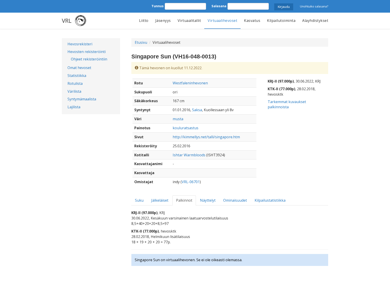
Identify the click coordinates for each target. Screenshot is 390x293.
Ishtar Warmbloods (189, 154)
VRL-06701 (191, 181)
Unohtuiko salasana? (314, 6)
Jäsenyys (163, 20)
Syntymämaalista (81, 99)
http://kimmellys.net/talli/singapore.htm (206, 136)
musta (178, 118)
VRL (67, 20)
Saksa (197, 109)
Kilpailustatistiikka (270, 200)
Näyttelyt (208, 200)
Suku (139, 200)
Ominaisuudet (235, 200)
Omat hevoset (79, 67)
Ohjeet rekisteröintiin (89, 59)
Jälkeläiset (159, 200)
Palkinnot (184, 200)
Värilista (74, 91)
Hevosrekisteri (79, 44)
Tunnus (157, 6)
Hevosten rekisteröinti (86, 51)
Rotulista (75, 83)
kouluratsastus (185, 127)
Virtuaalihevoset (222, 20)
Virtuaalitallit (189, 20)
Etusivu (141, 42)
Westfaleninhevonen (190, 83)
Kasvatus (252, 20)
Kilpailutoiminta (281, 20)
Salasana (218, 6)
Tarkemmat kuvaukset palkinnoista (287, 104)
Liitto (144, 20)
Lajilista (73, 106)
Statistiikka (76, 75)
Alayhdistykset (315, 20)
